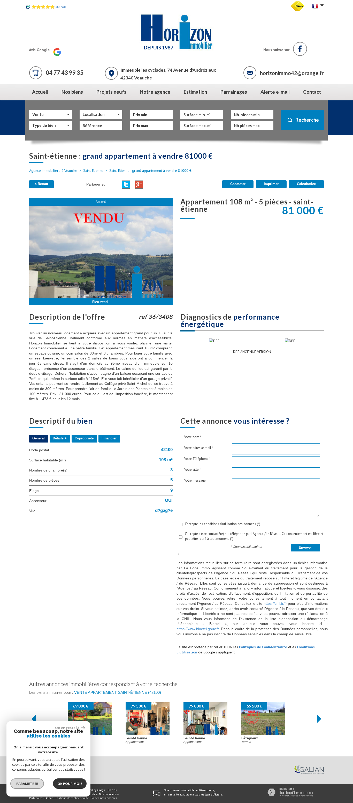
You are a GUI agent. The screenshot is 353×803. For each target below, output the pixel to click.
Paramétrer (27, 783)
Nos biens (72, 92)
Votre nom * (192, 437)
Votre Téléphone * (197, 458)
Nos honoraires (108, 794)
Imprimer (271, 184)
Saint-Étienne (93, 170)
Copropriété (84, 438)
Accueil (40, 92)
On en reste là (67, 727)
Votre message (195, 480)
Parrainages (233, 92)
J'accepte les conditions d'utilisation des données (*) (222, 524)
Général (38, 438)
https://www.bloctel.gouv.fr (198, 629)
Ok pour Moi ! (69, 783)
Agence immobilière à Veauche (53, 170)
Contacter (237, 184)
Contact (312, 92)
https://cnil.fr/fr (275, 603)
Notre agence (155, 92)
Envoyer (305, 547)
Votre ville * (192, 469)
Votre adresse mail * (198, 448)
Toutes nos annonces (104, 798)
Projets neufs (111, 92)
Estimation (195, 92)
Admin (49, 798)
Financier (109, 438)
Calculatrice (306, 184)
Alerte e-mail (275, 92)
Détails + (60, 438)
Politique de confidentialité (72, 798)
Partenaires (36, 798)
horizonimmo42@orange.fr (292, 73)
